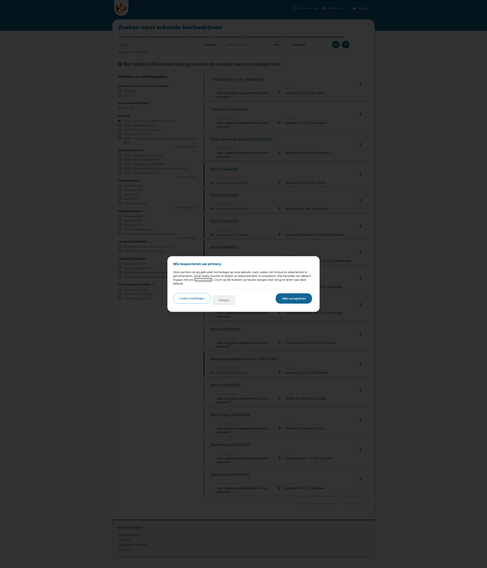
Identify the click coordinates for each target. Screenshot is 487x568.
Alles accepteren (294, 298)
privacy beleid (203, 280)
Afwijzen (224, 300)
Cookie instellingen (191, 298)
